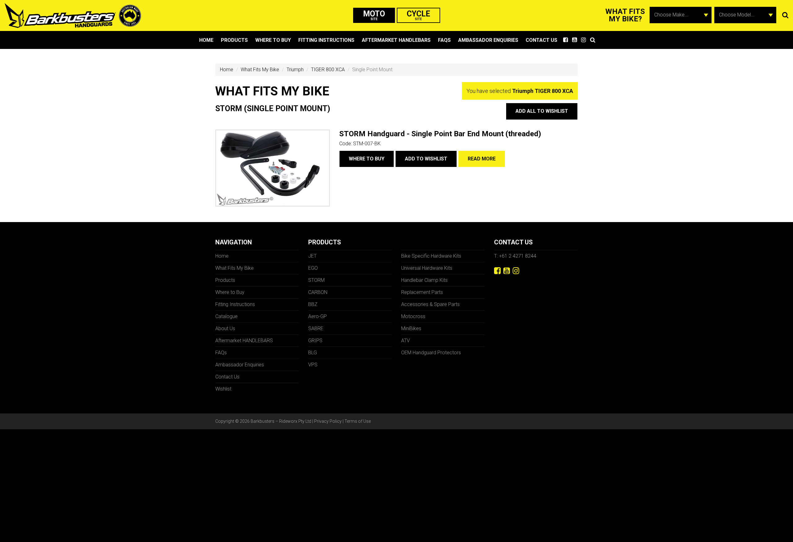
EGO (313, 268)
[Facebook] (497, 270)
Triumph (295, 69)
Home (206, 40)
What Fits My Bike (260, 69)
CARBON (317, 292)
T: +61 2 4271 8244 (515, 256)
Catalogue (226, 316)
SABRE (315, 328)
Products (234, 40)
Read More (482, 159)
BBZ (313, 304)
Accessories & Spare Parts (430, 304)
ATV (405, 340)
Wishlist (223, 389)
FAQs (444, 40)
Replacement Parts (422, 292)
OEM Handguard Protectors (431, 353)
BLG (312, 353)
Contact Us (541, 40)
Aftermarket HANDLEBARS (396, 40)
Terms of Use (357, 421)
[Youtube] (506, 270)
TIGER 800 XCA (328, 69)
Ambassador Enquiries (488, 40)
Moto (374, 15)
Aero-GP (317, 316)
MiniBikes (411, 328)
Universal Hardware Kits (426, 268)
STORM (316, 280)
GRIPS (315, 340)
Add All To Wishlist (541, 111)
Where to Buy (273, 40)
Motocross (413, 316)
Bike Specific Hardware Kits (431, 256)
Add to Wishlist (426, 159)
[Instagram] (516, 270)
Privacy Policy (328, 421)
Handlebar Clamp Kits (424, 280)
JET (312, 256)
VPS (313, 365)
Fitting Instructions (326, 40)
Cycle (418, 15)
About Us (225, 328)
